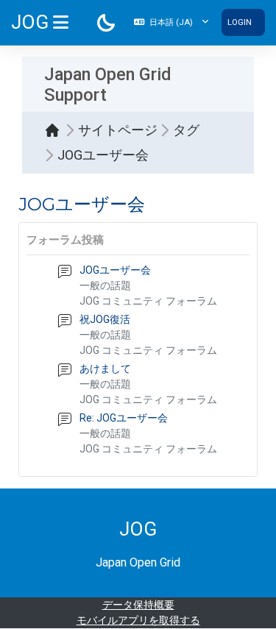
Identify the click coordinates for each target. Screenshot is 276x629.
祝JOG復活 (104, 319)
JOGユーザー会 (115, 270)
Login (239, 22)
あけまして (105, 368)
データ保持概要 (138, 605)
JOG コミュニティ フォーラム (148, 301)
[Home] (56, 130)
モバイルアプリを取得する (138, 620)
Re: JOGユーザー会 (123, 418)
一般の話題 (105, 285)
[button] (171, 22)
